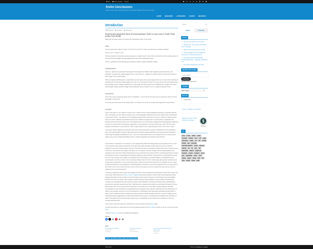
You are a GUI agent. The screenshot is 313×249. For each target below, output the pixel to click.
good (188, 143)
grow (124, 238)
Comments (201, 30)
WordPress (199, 247)
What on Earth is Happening (132, 175)
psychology (196, 153)
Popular (188, 30)
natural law (198, 150)
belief (196, 138)
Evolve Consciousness (119, 7)
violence (188, 160)
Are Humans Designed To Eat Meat (193, 65)
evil (196, 140)
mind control (185, 150)
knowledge (201, 145)
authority (191, 138)
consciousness (113, 238)
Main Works (152, 207)
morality (192, 150)
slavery (195, 155)
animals (199, 135)
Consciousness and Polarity (112, 228)
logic (195, 148)
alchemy (188, 135)
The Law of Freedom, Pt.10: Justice (193, 42)
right (183, 155)
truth (136, 238)
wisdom (193, 160)
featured (204, 140)
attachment (184, 138)
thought (189, 158)
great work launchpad (187, 145)
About (153, 204)
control (191, 140)
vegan (183, 160)
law (189, 148)
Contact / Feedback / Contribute (191, 109)
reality (131, 238)
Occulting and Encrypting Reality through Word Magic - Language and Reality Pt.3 (194, 60)
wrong (197, 160)
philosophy (184, 153)
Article (127, 30)
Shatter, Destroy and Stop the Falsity (194, 50)
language (184, 148)
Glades (206, 247)
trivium (194, 158)
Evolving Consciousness (135, 228)
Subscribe (186, 79)
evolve (119, 238)
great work (193, 143)
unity (203, 158)
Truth (130, 30)
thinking (184, 158)
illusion (196, 145)
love (128, 238)
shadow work (189, 155)
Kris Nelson (119, 30)
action (183, 135)
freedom (184, 143)
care (200, 138)
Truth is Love (114, 213)
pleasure (191, 153)
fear (199, 140)
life (192, 148)
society (200, 155)
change (107, 238)
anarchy (194, 135)
